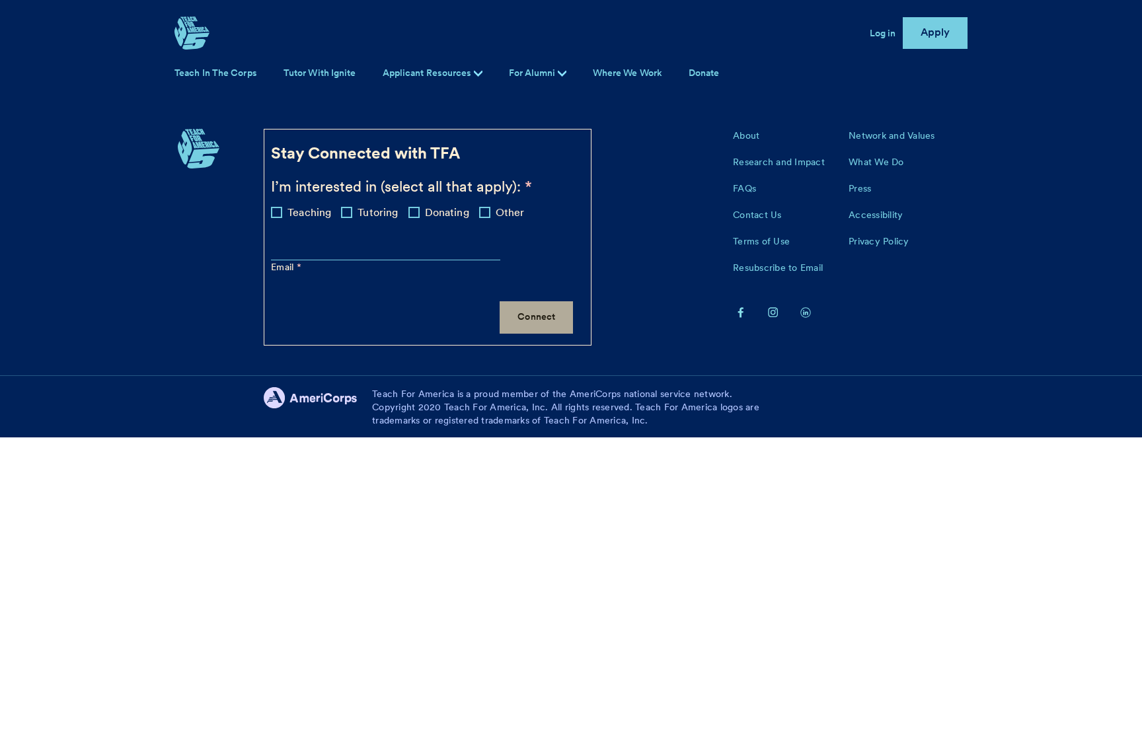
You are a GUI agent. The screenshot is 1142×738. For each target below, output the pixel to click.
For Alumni (533, 72)
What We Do (876, 162)
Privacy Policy (879, 241)
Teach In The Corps (215, 72)
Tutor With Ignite (320, 72)
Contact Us (757, 214)
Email (284, 267)
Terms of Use (761, 241)
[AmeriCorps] (318, 407)
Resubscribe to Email (778, 267)
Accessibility (876, 214)
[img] (562, 73)
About (746, 135)
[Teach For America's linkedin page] (806, 312)
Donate (704, 72)
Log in (883, 33)
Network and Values (892, 135)
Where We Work (627, 72)
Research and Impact (779, 162)
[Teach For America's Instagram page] (773, 312)
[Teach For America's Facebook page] (741, 312)
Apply (935, 32)
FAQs (744, 188)
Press (860, 188)
